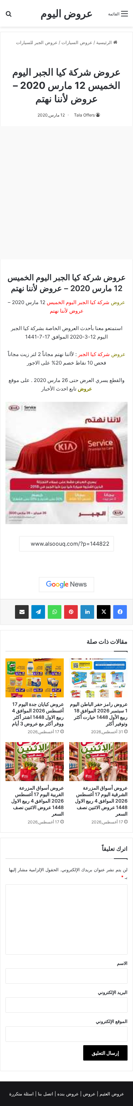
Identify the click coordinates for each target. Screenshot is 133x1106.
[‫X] (103, 612)
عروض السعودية (42, 57)
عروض (85, 388)
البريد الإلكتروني (113, 992)
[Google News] (66, 584)
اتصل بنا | (45, 1093)
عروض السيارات (76, 42)
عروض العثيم (111, 1093)
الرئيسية (104, 42)
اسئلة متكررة (22, 1093)
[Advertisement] (66, 192)
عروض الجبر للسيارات (37, 42)
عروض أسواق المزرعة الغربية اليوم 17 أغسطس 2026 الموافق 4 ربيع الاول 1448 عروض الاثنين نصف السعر (37, 801)
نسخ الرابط (67, 559)
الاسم (122, 963)
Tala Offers (84, 115)
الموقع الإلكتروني (112, 1021)
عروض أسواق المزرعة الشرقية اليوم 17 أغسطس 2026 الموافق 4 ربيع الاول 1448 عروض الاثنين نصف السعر (101, 801)
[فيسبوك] (120, 612)
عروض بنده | (67, 1093)
